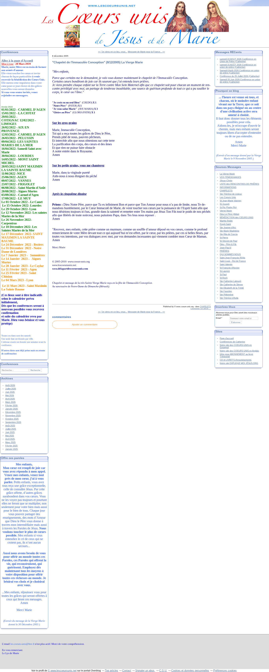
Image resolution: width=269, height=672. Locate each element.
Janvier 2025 (11, 449)
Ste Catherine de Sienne (231, 284)
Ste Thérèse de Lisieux (231, 194)
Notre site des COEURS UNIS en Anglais (239, 351)
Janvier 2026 (11, 409)
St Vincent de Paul (228, 241)
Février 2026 (11, 405)
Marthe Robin (226, 221)
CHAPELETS (205, 307)
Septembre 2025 (13, 422)
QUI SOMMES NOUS (230, 254)
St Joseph (224, 204)
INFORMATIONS (228, 187)
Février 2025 (11, 446)
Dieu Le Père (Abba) (229, 214)
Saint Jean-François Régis (232, 257)
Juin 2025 (10, 432)
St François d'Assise (229, 268)
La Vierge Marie (227, 174)
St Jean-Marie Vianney (230, 200)
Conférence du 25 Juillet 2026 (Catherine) (240, 76)
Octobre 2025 (12, 419)
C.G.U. (163, 670)
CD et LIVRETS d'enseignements (235, 360)
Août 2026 (10, 385)
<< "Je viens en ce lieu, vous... (112, 52)
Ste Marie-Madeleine (229, 231)
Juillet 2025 (10, 429)
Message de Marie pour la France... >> (146, 52)
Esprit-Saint (225, 224)
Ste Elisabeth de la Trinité (232, 288)
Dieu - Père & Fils (228, 244)
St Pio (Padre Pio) (228, 207)
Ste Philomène (226, 294)
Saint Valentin (226, 264)
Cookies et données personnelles (190, 670)
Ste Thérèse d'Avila (229, 298)
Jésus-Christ (226, 180)
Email (218, 318)
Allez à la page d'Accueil (17, 60)
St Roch (223, 278)
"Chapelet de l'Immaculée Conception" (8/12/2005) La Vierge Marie (97, 62)
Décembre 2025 (13, 412)
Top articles (111, 670)
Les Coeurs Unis (228, 197)
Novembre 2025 (13, 415)
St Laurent (225, 271)
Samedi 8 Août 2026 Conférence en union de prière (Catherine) (239, 71)
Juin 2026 (10, 392)
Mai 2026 (9, 395)
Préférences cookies (225, 670)
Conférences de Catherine (232, 342)
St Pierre (224, 237)
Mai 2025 (9, 435)
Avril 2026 (10, 399)
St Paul (223, 274)
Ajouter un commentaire (84, 324)
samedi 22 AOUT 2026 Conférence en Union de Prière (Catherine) (238, 60)
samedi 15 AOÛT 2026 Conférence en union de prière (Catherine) (238, 66)
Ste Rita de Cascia (228, 234)
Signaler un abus (145, 670)
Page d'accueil (227, 338)
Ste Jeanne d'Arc (228, 227)
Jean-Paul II (225, 247)
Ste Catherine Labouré (230, 281)
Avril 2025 (10, 439)
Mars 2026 (10, 402)
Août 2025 (10, 425)
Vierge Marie (226, 211)
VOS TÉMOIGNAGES (230, 177)
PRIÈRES (224, 251)
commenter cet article (199, 309)
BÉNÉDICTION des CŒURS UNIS (236, 217)
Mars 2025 (10, 442)
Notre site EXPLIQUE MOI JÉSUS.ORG (239, 363)
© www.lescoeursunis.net (62, 670)
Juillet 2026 (10, 388)
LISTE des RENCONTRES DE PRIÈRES (239, 184)
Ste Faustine (226, 291)
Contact (126, 670)
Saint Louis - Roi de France (233, 261)
